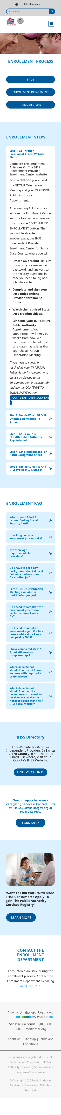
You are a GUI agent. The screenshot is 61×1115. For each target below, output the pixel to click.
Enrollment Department (30, 92)
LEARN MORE (30, 823)
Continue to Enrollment (30, 397)
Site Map (30, 1039)
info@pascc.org (35, 1029)
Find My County (30, 772)
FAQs (30, 79)
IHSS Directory (30, 105)
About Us (14, 1039)
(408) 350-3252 (30, 986)
